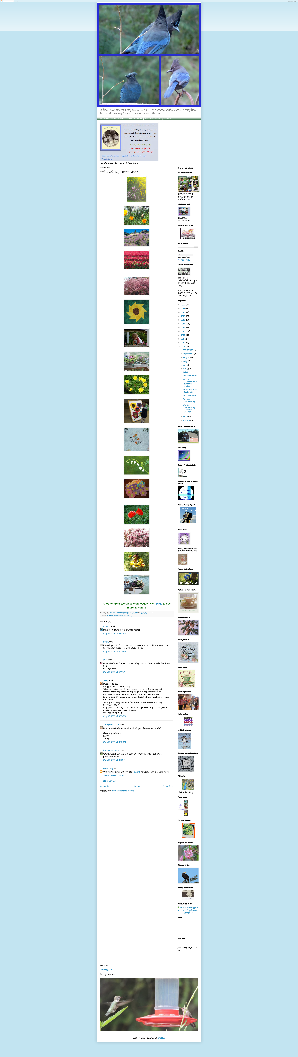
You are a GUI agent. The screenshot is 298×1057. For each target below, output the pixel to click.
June (185, 365)
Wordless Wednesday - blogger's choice (190, 382)
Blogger (161, 1038)
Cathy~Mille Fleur (111, 724)
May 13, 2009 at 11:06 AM (114, 742)
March (186, 420)
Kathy (105, 642)
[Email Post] (152, 613)
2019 (183, 308)
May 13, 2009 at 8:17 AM (114, 672)
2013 (183, 331)
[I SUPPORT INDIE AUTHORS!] (188, 238)
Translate (185, 260)
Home (100, 118)
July (185, 361)
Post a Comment (109, 781)
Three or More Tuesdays (189, 390)
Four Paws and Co (112, 750)
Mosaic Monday (190, 375)
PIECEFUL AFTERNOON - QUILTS (114, 118)
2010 (183, 343)
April (185, 416)
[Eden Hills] (188, 789)
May (185, 369)
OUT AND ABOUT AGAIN (134, 118)
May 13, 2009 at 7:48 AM (114, 633)
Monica (106, 626)
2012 (183, 335)
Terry (105, 680)
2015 (183, 324)
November (188, 350)
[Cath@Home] (188, 838)
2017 (183, 316)
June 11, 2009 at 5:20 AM (114, 775)
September (188, 353)
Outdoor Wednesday (189, 400)
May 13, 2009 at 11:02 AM (114, 716)
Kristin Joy (108, 768)
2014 (183, 327)
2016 (183, 320)
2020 (183, 305)
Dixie (159, 603)
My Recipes (167, 118)
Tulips (185, 372)
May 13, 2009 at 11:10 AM (114, 760)
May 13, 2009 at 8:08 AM (114, 651)
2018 (183, 312)
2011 (183, 339)
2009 (183, 346)
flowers (110, 615)
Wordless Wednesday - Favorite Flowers (190, 408)
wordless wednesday (123, 615)
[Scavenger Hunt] (188, 899)
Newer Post (105, 786)
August (186, 357)
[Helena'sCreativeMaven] (188, 725)
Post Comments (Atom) (123, 791)
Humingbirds (106, 969)
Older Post (168, 786)
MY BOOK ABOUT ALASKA (153, 118)
